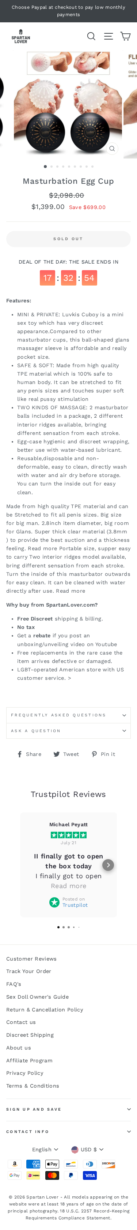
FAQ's (14, 984)
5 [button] (70, 167)
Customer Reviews (31, 959)
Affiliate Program (29, 1061)
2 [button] (52, 167)
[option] (68, 11)
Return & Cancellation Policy (44, 1010)
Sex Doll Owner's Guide (37, 997)
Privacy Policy (24, 1073)
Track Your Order (29, 971)
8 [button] (87, 167)
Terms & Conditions (33, 1086)
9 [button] (93, 167)
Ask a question (36, 730)
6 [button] (75, 167)
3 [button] (58, 167)
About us (18, 1048)
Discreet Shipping (30, 1035)
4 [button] (64, 167)
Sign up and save (34, 1109)
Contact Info (27, 1131)
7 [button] (81, 167)
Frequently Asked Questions (59, 715)
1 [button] (45, 167)
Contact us (21, 1022)
